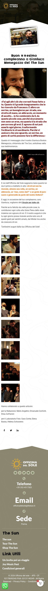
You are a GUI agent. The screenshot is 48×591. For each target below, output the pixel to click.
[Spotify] (32, 473)
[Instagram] (20, 473)
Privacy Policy (19, 581)
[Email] (24, 492)
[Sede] (24, 511)
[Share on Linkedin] (17, 430)
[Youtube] (28, 473)
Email (24, 500)
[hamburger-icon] (43, 5)
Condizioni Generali (36, 581)
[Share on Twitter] (10, 430)
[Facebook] (15, 473)
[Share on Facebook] (4, 430)
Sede (24, 518)
